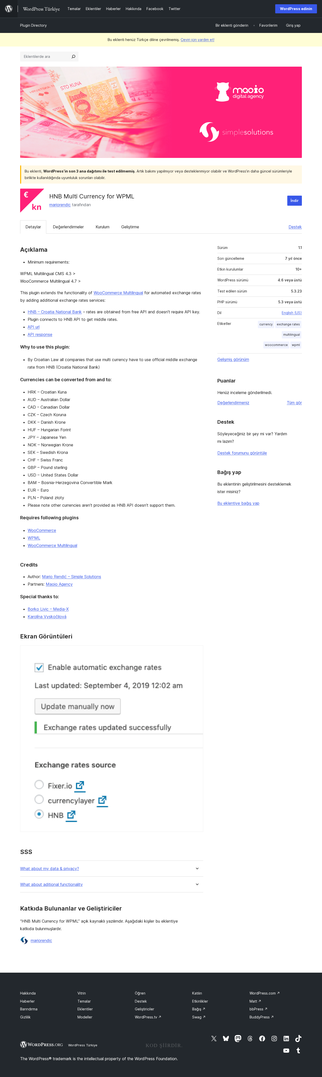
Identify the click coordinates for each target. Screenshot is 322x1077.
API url (33, 326)
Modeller (84, 1017)
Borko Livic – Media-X (48, 609)
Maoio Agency (59, 584)
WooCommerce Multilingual (118, 292)
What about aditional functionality (51, 884)
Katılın (197, 993)
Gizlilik (25, 1017)
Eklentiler (85, 1009)
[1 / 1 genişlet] (196, 652)
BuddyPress (262, 1017)
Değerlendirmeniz (233, 402)
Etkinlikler (200, 1001)
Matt (255, 1001)
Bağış (199, 1009)
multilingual (291, 334)
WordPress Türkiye (82, 1045)
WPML (34, 537)
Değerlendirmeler (68, 226)
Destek (295, 226)
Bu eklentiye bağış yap (238, 503)
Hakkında (28, 993)
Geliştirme (130, 226)
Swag (199, 1017)
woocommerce (276, 345)
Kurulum (102, 226)
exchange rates (288, 324)
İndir (295, 200)
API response (40, 334)
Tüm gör (294, 402)
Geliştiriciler (144, 1009)
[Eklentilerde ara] (73, 57)
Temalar (84, 1001)
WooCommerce (42, 530)
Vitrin (81, 993)
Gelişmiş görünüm (233, 359)
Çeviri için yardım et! (197, 39)
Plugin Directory (33, 25)
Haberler (27, 1001)
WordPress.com (265, 993)
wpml (296, 345)
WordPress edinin (296, 9)
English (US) (292, 313)
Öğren (140, 993)
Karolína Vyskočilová (47, 616)
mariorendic (60, 204)
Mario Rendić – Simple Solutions (71, 576)
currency (266, 324)
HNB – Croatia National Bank (55, 311)
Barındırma (28, 1009)
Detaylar (33, 226)
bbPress (259, 1009)
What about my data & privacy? (49, 868)
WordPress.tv (148, 1017)
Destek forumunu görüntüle (242, 452)
